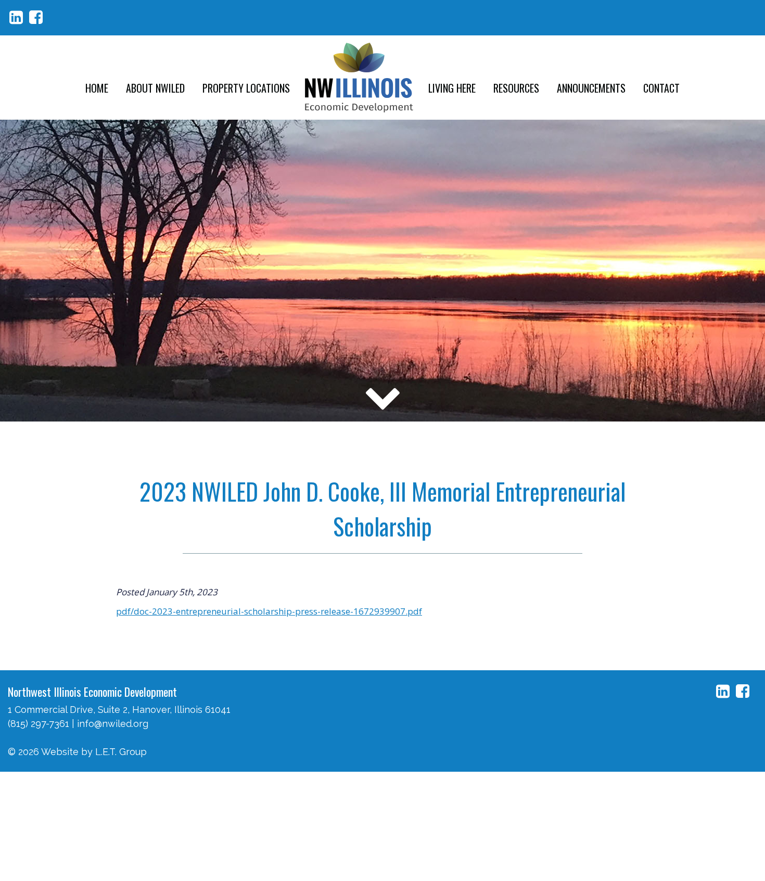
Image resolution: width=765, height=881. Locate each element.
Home (96, 88)
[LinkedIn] (16, 17)
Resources (516, 88)
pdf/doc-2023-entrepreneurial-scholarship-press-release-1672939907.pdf (269, 611)
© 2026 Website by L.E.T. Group (77, 751)
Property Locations (246, 88)
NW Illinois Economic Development (359, 77)
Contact (661, 88)
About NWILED (155, 88)
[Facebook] (36, 17)
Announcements (591, 88)
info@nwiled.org (112, 723)
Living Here (452, 88)
